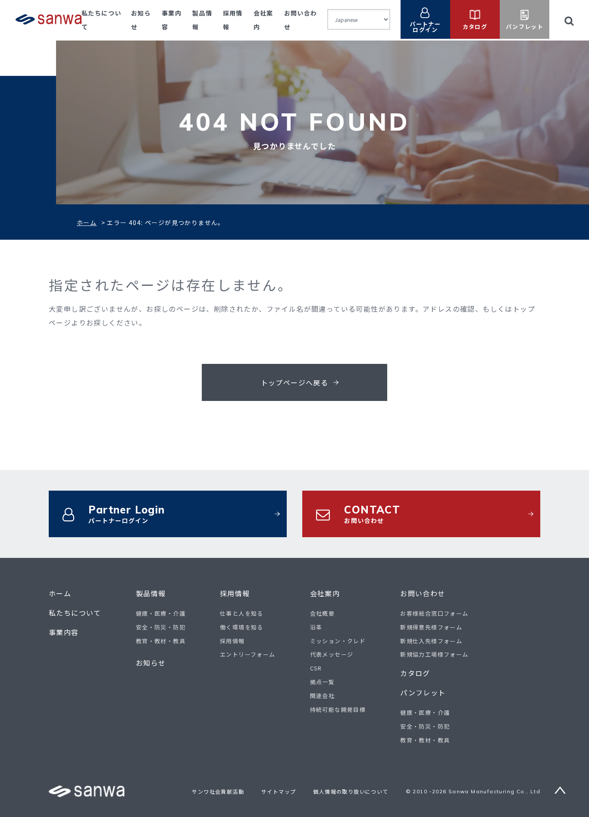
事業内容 (64, 632)
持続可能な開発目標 (338, 709)
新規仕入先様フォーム (431, 641)
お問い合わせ (422, 593)
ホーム (87, 222)
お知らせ (151, 662)
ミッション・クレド (338, 641)
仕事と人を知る (241, 613)
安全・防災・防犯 (160, 627)
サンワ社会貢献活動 (218, 791)
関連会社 (322, 696)
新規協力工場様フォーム (434, 654)
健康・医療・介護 (160, 613)
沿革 (316, 627)
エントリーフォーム (248, 654)
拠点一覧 (322, 682)
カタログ (415, 673)
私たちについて (75, 612)
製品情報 (151, 593)
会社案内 (325, 593)
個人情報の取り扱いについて (350, 791)
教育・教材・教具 (160, 641)
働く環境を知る (241, 627)
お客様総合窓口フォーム (434, 613)
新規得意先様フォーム (431, 627)
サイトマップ (278, 791)
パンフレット (422, 692)
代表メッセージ (332, 654)
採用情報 (235, 593)
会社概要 (322, 613)
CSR (316, 668)
